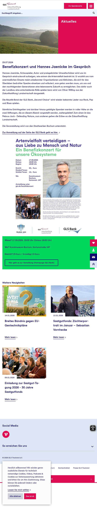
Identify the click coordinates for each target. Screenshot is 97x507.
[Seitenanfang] (93, 264)
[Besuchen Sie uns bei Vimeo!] (5, 434)
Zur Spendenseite (75, 6)
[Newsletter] (93, 257)
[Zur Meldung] (24, 300)
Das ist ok (30, 496)
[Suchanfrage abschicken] (93, 12)
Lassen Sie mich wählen (18, 490)
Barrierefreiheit (64, 468)
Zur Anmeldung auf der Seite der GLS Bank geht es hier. (30, 132)
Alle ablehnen (15, 496)
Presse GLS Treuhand (81, 468)
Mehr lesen (10, 337)
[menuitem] (62, 468)
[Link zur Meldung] (73, 300)
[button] (91, 6)
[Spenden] (93, 242)
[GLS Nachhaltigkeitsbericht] (11, 6)
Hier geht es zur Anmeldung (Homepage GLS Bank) (31, 263)
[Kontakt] (93, 250)
